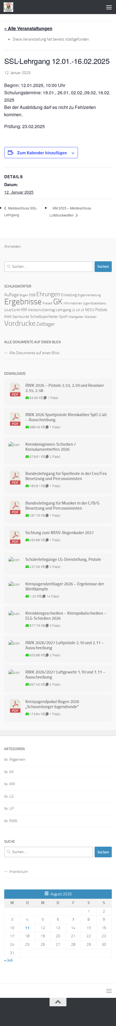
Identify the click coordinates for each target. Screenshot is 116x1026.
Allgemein (17, 759)
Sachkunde (20, 317)
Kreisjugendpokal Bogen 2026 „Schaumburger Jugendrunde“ (52, 704)
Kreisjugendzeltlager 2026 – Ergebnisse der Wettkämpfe (64, 586)
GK (58, 301)
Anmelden (12, 246)
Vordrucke (19, 323)
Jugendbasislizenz (94, 303)
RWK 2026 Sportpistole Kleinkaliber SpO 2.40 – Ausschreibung (65, 417)
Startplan (91, 317)
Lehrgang (63, 309)
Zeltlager (45, 324)
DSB (32, 295)
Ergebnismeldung (89, 295)
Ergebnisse (23, 302)
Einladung (69, 295)
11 (27, 927)
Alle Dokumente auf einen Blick (34, 353)
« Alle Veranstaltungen (28, 28)
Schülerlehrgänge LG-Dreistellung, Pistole (63, 559)
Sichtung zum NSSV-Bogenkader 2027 (59, 532)
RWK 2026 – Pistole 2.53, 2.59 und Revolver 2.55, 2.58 (64, 388)
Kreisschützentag (41, 310)
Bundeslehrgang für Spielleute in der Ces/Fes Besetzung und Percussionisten (66, 476)
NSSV (89, 309)
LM (78, 310)
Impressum (18, 871)
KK (18, 310)
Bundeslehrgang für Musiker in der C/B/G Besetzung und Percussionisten (62, 506)
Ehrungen (48, 294)
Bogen (23, 295)
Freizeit (47, 303)
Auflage (11, 294)
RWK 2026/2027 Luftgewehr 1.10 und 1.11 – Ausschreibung (65, 675)
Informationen (72, 303)
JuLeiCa (9, 310)
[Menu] (109, 7)
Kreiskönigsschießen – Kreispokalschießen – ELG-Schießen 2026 (65, 616)
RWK (8, 317)
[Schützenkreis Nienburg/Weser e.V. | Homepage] (10, 7)
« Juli (8, 960)
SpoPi (63, 317)
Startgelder (76, 317)
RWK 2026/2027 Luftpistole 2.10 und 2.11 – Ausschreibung (64, 645)
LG (73, 310)
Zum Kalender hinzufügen (42, 152)
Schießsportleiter (44, 316)
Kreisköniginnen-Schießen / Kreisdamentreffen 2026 (50, 447)
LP (82, 310)
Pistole (101, 309)
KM (24, 309)
